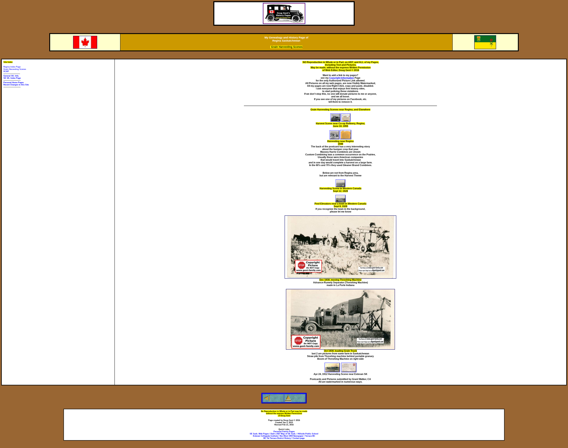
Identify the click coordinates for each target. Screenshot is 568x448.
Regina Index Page (12, 67)
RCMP (6, 71)
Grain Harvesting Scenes (14, 69)
